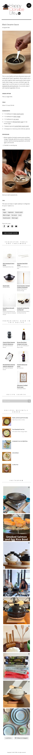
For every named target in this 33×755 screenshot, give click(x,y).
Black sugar (15, 218)
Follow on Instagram (22, 738)
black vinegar (17, 116)
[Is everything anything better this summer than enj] (16, 583)
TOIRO (16, 752)
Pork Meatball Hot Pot (18, 429)
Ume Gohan (15, 453)
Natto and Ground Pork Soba (20, 418)
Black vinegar (6, 215)
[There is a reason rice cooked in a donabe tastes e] (16, 694)
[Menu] (28, 3)
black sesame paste (19, 114)
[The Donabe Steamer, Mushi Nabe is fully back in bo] (16, 555)
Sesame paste (6, 218)
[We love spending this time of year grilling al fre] (16, 499)
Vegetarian (11, 212)
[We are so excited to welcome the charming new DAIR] (16, 638)
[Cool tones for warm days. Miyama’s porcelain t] (16, 721)
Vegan (4, 212)
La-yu (19, 215)
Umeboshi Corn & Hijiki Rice (19, 441)
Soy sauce (14, 215)
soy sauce (16, 119)
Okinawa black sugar (18, 122)
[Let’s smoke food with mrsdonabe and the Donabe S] (16, 527)
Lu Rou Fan (15, 464)
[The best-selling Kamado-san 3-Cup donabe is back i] (16, 610)
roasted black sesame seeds (21, 126)
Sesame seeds (19, 212)
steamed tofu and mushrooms (10, 86)
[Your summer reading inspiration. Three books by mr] (16, 666)
